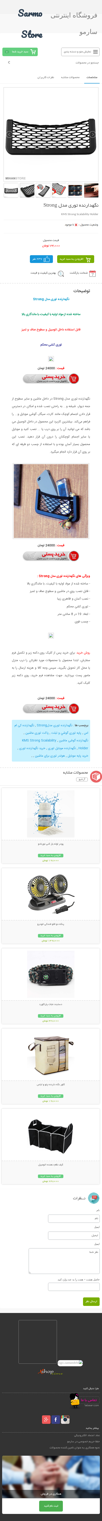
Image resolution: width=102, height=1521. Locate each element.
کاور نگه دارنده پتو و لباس (51, 1084)
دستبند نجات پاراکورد (50, 1004)
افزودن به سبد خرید (71, 259)
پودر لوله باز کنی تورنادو (51, 844)
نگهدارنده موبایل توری (62, 748)
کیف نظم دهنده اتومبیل (50, 1164)
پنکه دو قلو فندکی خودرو (50, 924)
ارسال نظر (91, 1301)
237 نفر (37, 259)
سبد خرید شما (20, 51)
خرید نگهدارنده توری (32, 748)
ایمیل (97, 1226)
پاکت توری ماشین (37, 733)
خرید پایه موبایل (78, 755)
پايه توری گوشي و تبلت (66, 733)
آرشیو (82, 779)
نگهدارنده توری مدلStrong (55, 725)
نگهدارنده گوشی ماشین (73, 740)
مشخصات (92, 77)
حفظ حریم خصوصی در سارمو (83, 1441)
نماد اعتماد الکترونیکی (87, 1435)
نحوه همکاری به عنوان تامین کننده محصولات (75, 1447)
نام (98, 1210)
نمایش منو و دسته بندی (77, 51)
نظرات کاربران (45, 77)
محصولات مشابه (70, 77)
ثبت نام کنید (51, 1506)
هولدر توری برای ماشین (50, 755)
